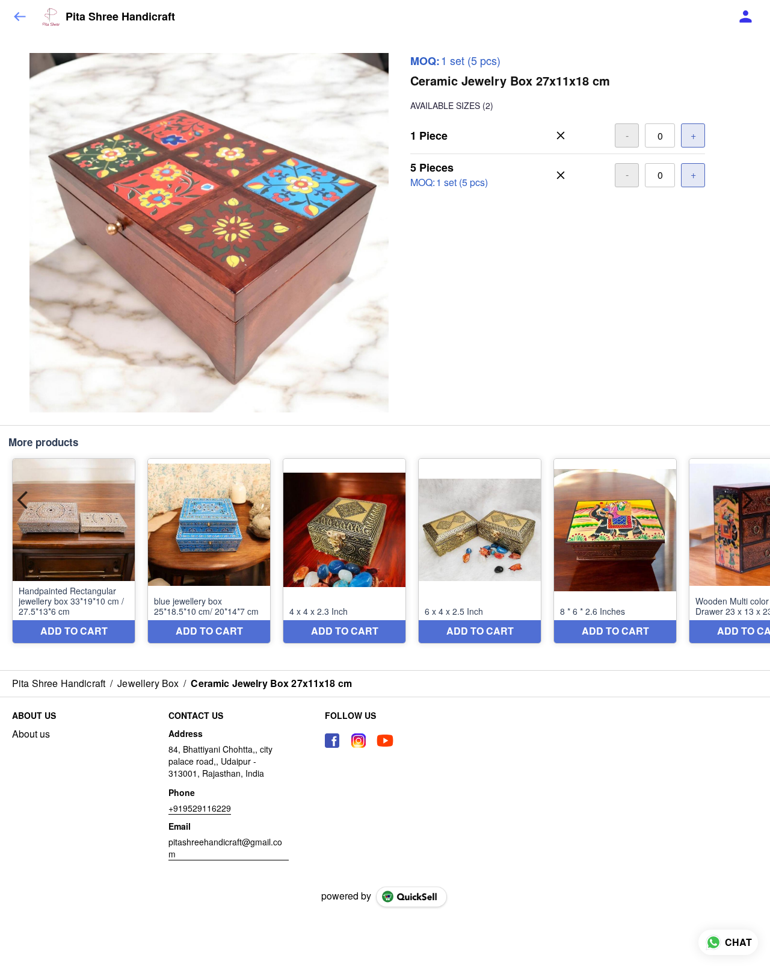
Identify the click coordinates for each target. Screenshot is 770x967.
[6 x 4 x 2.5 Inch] (479, 551)
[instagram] (358, 740)
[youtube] (385, 740)
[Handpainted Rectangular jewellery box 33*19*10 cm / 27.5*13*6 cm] (73, 551)
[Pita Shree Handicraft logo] (51, 17)
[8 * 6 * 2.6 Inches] (615, 551)
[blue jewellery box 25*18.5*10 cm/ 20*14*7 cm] (209, 551)
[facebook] (332, 740)
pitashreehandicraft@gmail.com (225, 848)
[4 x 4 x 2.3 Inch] (344, 551)
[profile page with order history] (746, 17)
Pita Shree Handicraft (120, 17)
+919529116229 (199, 808)
